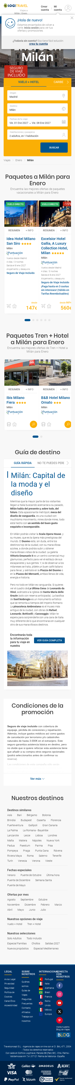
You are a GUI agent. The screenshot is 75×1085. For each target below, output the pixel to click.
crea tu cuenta (38, 43)
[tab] (27, 320)
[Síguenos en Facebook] (60, 985)
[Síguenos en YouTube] (60, 1003)
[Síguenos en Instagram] (60, 994)
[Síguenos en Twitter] (60, 1011)
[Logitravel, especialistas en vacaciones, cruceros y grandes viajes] (16, 5)
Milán (30, 160)
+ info (29, 230)
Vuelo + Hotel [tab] (28, 82)
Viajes (7, 160)
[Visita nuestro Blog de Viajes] (63, 1035)
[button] (67, 82)
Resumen (14, 230)
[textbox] (37, 95)
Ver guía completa (49, 640)
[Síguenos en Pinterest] (60, 1020)
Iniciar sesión (64, 27)
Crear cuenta (45, 8)
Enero (18, 160)
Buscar (54, 147)
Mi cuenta (58, 8)
